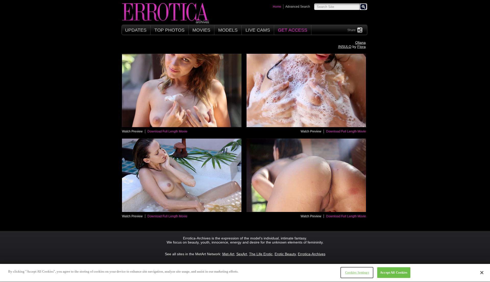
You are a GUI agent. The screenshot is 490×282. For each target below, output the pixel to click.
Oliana (360, 43)
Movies (201, 30)
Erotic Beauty (285, 254)
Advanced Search (297, 6)
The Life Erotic (261, 254)
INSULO (344, 47)
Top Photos (169, 30)
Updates (135, 30)
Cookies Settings (357, 272)
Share (351, 30)
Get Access (292, 30)
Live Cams (258, 30)
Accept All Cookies (393, 272)
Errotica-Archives (311, 254)
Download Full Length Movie (167, 131)
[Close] (481, 272)
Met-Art (228, 254)
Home (277, 6)
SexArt (241, 254)
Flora (361, 47)
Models (228, 30)
